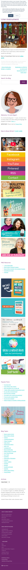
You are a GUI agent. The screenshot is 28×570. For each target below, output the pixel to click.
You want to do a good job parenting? (13, 395)
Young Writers (7, 472)
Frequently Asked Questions (7, 520)
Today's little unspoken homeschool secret (14, 390)
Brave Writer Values (5, 519)
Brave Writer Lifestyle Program (11, 267)
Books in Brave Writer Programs (8, 548)
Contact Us (4, 550)
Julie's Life (6, 446)
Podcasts (6, 272)
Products (6, 463)
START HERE (18, 131)
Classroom (4, 545)
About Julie (4, 517)
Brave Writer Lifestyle (9, 436)
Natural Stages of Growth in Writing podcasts (14, 400)
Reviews (6, 465)
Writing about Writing (9, 470)
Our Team (6, 455)
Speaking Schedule (8, 467)
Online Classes (4, 535)
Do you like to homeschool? (10, 391)
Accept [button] (10, 15)
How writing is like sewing (10, 386)
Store (3, 547)
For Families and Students (7, 534)
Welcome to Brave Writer (7, 514)
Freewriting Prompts (9, 270)
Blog (2, 544)
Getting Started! (5, 529)
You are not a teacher (9, 398)
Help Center (5, 565)
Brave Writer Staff (5, 553)
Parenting (6, 456)
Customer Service (5, 552)
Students (6, 468)
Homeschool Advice (8, 444)
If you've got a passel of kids (11, 397)
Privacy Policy (19, 124)
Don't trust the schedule (9, 393)
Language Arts (7, 448)
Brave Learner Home (9, 434)
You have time (7, 384)
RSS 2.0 (17, 62)
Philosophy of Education (9, 458)
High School (7, 442)
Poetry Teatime (7, 462)
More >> (13, 121)
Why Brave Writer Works (6, 515)
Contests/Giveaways (9, 439)
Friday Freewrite (14, 61)
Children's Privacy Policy (7, 561)
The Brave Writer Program (7, 532)
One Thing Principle (8, 453)
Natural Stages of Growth (10, 451)
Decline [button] (17, 15)
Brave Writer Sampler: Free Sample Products (14, 269)
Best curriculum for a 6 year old (11, 388)
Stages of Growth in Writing (7, 530)
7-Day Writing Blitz (8, 265)
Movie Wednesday (8, 449)
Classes (6, 437)
